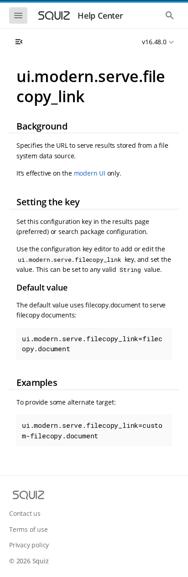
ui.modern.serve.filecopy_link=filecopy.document (92, 343)
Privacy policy (29, 545)
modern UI (89, 173)
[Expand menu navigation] (18, 42)
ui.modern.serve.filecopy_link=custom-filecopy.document (92, 430)
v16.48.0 (154, 41)
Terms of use (28, 529)
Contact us (25, 513)
